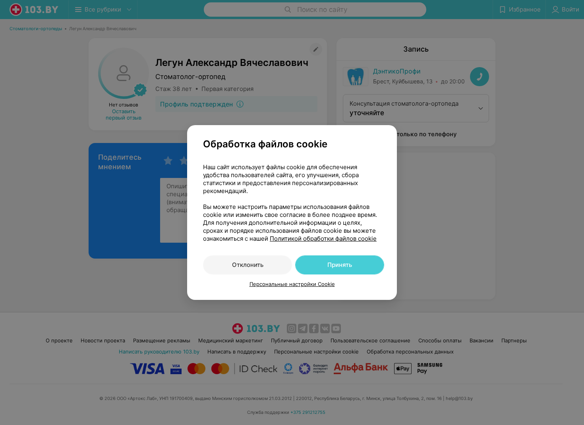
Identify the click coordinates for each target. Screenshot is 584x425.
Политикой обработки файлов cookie (323, 238)
